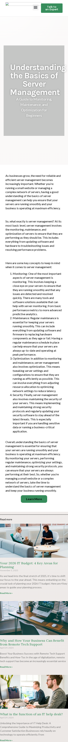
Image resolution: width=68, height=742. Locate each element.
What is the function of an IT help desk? (31, 714)
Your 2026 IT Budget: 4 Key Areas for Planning (29, 565)
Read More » (6, 593)
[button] (36, 7)
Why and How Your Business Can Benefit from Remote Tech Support (32, 642)
